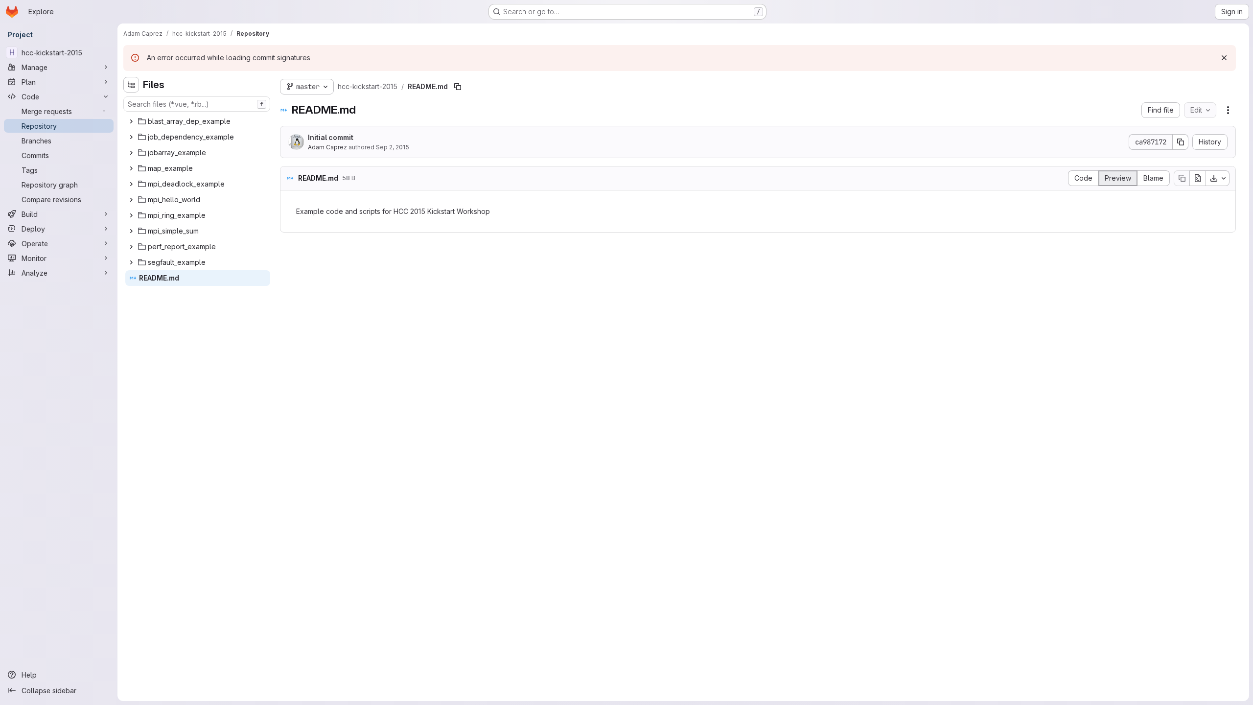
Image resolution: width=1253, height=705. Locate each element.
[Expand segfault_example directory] (131, 262)
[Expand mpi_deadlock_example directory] (131, 184)
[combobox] (196, 104)
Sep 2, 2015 (392, 147)
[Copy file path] (457, 86)
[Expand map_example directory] (131, 168)
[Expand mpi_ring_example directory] (131, 215)
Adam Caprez (327, 147)
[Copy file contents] (1181, 178)
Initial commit (330, 137)
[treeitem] (197, 121)
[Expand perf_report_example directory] (131, 247)
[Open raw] (1198, 178)
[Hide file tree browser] (131, 85)
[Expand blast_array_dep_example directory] (131, 121)
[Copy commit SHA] (1180, 142)
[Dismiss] (1224, 58)
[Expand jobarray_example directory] (131, 153)
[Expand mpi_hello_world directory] (131, 200)
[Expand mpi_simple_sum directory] (131, 231)
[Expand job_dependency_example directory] (131, 137)
